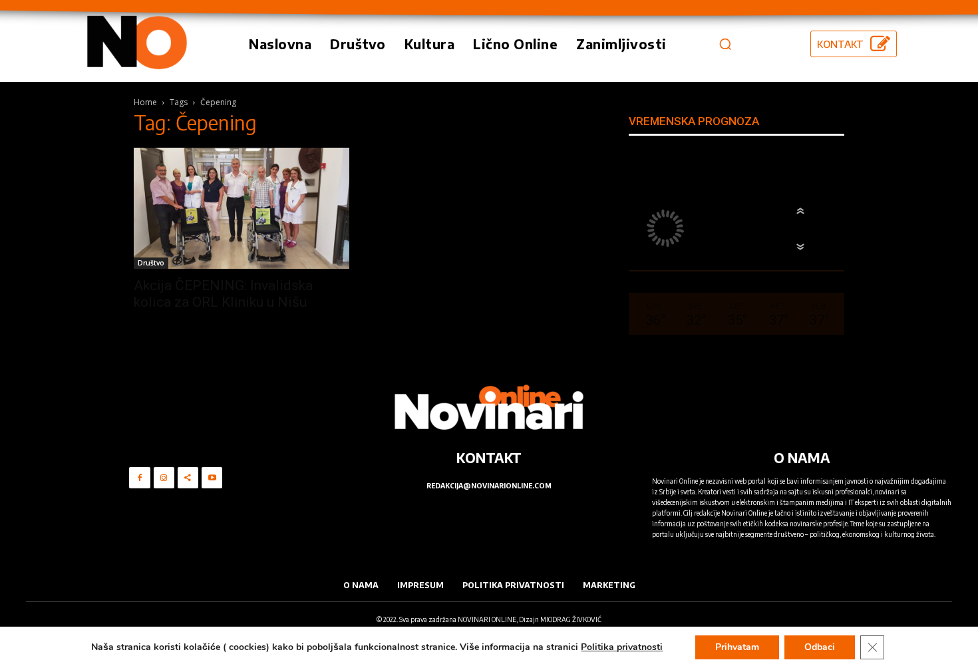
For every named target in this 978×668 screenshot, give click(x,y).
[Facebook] (139, 477)
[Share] (188, 477)
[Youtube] (212, 477)
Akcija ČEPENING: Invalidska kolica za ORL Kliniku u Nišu (223, 293)
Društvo (151, 262)
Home (145, 102)
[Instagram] (164, 477)
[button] (725, 44)
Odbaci (819, 647)
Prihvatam (737, 647)
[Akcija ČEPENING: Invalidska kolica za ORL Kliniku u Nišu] (241, 208)
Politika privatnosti (622, 647)
